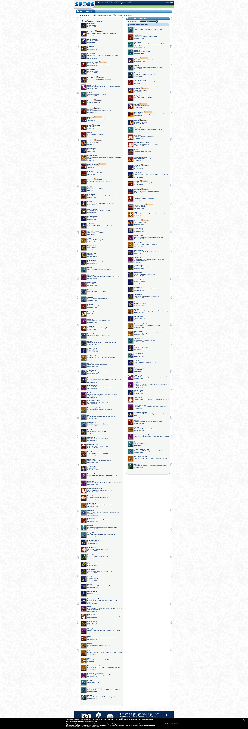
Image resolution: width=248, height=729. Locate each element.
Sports (164, 715)
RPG (144, 715)
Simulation (159, 715)
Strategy (153, 715)
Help (167, 2)
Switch (132, 713)
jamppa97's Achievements (138, 25)
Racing (131, 715)
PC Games (138, 713)
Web (143, 713)
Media (126, 716)
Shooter (136, 715)
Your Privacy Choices (171, 723)
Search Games (144, 716)
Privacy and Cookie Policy (79, 726)
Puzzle (141, 715)
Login (171, 2)
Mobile (157, 713)
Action (148, 715)
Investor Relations (153, 716)
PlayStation (151, 713)
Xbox (146, 713)
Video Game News (134, 716)
